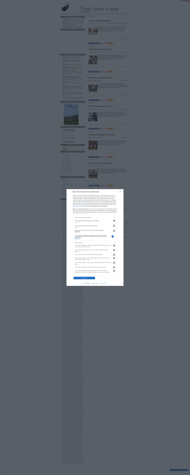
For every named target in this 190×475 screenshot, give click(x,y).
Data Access (95, 283)
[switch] (113, 221)
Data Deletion (86, 283)
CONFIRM (84, 278)
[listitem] (95, 217)
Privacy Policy (103, 283)
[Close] (120, 192)
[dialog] (95, 237)
